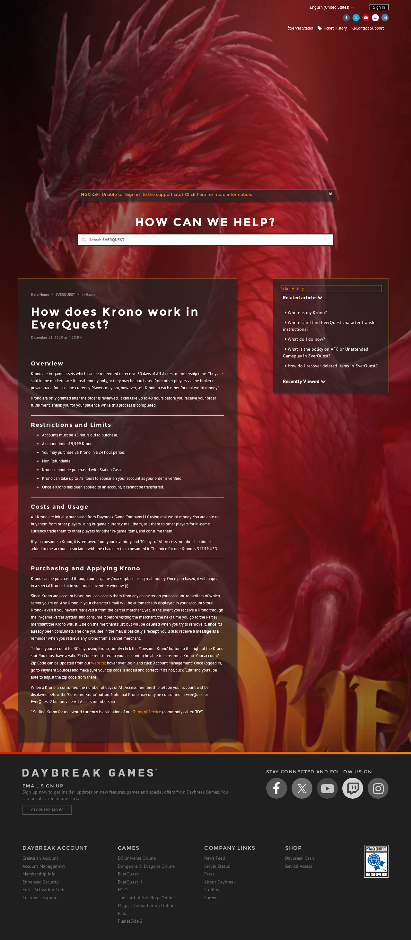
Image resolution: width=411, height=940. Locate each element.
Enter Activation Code (44, 889)
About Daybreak (220, 882)
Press (209, 874)
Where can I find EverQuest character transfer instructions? (330, 326)
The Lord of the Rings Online (146, 897)
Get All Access (298, 866)
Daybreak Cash (299, 858)
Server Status (301, 28)
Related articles (300, 297)
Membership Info (39, 874)
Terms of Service (147, 712)
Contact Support (370, 28)
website (98, 663)
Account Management (43, 866)
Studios (211, 889)
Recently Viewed (302, 381)
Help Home (40, 294)
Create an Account (40, 858)
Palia (122, 913)
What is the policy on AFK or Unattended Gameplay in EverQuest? (325, 352)
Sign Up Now (47, 809)
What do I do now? (306, 339)
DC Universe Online (137, 858)
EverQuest (128, 874)
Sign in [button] (379, 7)
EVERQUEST (65, 294)
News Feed (214, 858)
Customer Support (40, 897)
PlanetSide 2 (130, 921)
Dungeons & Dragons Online (146, 866)
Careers (211, 897)
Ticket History (334, 28)
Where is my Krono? (307, 312)
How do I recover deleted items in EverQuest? (333, 366)
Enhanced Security (40, 882)
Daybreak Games (51, 18)
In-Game (88, 294)
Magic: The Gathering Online (146, 905)
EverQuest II (130, 882)
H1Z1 (123, 889)
